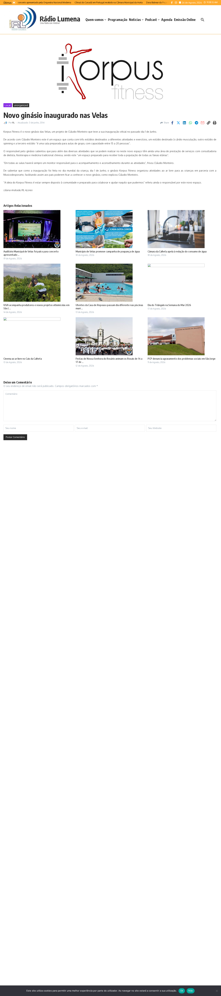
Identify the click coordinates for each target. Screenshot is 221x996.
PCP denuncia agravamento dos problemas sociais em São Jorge (181, 358)
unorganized (21, 105)
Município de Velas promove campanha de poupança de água (108, 251)
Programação (117, 19)
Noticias (135, 19)
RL (13, 122)
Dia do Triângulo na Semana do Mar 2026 (169, 305)
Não (190, 990)
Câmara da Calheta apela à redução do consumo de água (177, 251)
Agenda (166, 19)
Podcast (151, 19)
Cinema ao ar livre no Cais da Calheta (22, 358)
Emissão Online (185, 19)
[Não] (216, 991)
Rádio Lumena (60, 18)
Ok (181, 990)
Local (8, 105)
